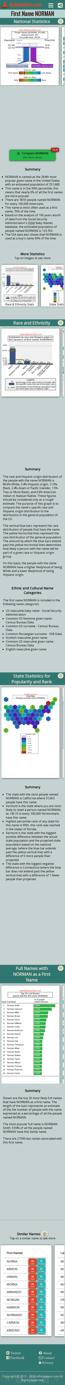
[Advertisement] (32, 120)
